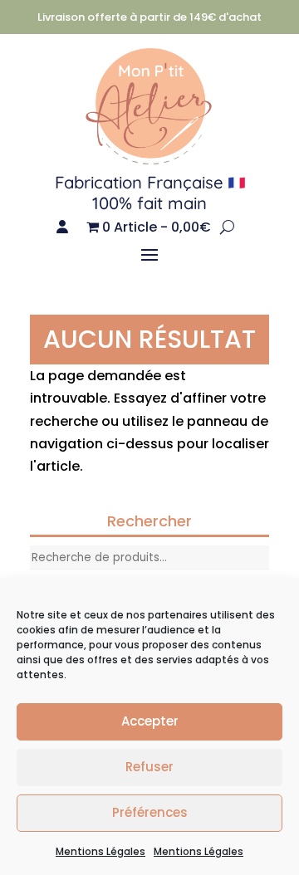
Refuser (149, 766)
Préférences (150, 812)
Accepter (150, 721)
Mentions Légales (100, 851)
